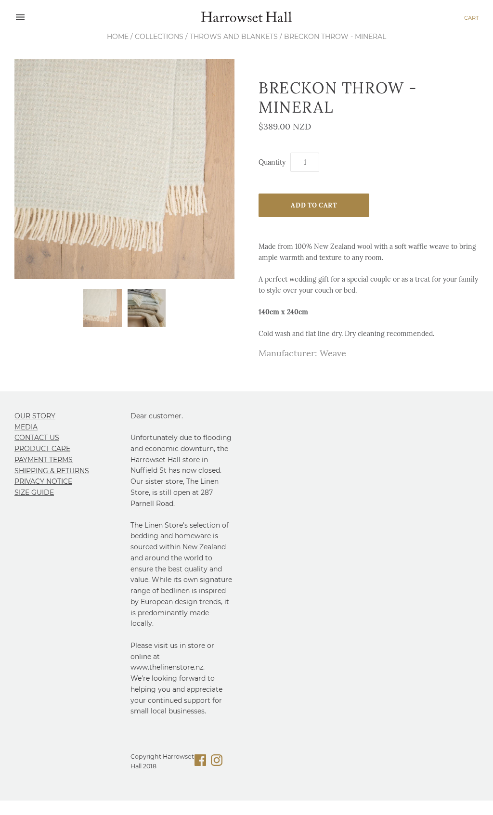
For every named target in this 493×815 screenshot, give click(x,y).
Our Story (34, 416)
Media (26, 427)
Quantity (272, 162)
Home (118, 36)
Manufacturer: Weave (302, 353)
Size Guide (34, 492)
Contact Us (36, 437)
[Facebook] (200, 761)
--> (246, 18)
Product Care (42, 448)
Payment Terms (43, 459)
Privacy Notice (43, 481)
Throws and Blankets (234, 36)
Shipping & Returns (51, 470)
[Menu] (20, 17)
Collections (159, 36)
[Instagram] (216, 761)
